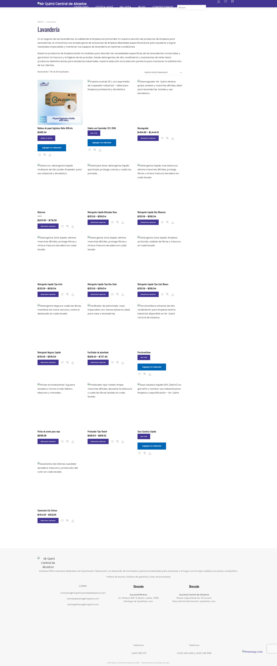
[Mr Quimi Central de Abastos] (62, 3)
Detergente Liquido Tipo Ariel (50, 284)
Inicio (40, 22)
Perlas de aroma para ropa (49, 431)
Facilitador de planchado (98, 352)
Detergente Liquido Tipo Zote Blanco (152, 284)
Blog (141, 7)
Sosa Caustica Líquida (146, 431)
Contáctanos (162, 7)
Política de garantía (137, 576)
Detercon (41, 212)
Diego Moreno (163, 663)
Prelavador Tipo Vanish (97, 431)
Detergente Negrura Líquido (49, 352)
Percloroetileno (144, 352)
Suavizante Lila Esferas (47, 510)
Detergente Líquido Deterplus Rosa (102, 212)
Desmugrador (143, 128)
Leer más (93, 133)
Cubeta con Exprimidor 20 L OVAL (102, 128)
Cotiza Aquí (104, 7)
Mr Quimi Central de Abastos (122, 663)
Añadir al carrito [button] (46, 138)
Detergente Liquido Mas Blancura (151, 212)
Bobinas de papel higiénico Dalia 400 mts (55, 128)
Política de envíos (116, 576)
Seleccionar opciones (148, 138)
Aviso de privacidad (160, 576)
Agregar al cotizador (51, 147)
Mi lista (125, 7)
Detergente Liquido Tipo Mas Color (102, 284)
